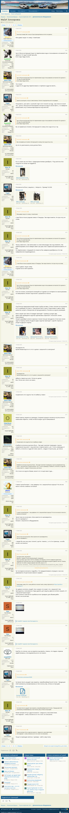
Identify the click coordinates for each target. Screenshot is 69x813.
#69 (66, 208)
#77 (66, 414)
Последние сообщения (10, 755)
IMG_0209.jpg (20, 201)
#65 (66, 114)
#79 (66, 459)
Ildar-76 (4, 22)
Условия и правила (36, 809)
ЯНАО (12, 451)
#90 (66, 726)
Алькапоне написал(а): (23, 462)
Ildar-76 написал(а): (22, 98)
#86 (66, 625)
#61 (66, 28)
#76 (66, 392)
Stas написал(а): (21, 674)
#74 (66, 344)
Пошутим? (7, 782)
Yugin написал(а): (21, 705)
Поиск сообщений (16, 14)
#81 (66, 506)
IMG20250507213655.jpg (24, 178)
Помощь (63, 809)
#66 (66, 136)
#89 (66, 702)
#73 (66, 303)
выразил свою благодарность (28, 621)
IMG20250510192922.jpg (38, 337)
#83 (66, 550)
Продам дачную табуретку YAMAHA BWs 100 (35, 775)
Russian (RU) (16, 809)
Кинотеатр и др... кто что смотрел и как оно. (11, 787)
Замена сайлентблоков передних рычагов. (11, 762)
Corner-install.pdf (21, 695)
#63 (66, 71)
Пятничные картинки (10, 767)
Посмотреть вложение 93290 (24, 677)
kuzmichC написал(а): (22, 75)
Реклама (12, 11)
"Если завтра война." (10, 758)
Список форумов (5, 14)
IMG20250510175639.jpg (24, 337)
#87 (66, 648)
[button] (26, 11)
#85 (66, 602)
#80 (66, 481)
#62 (66, 50)
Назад (3, 25)
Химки (11, 109)
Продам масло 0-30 (32, 784)
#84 (66, 578)
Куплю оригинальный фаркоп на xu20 (33, 758)
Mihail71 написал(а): (22, 211)
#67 (66, 158)
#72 (66, 279)
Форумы (5, 11)
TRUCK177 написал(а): (22, 32)
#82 (66, 530)
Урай (12, 498)
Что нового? (21, 11)
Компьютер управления (34, 780)
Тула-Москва (10, 45)
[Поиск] (66, 11)
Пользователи (33, 11)
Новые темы (28, 755)
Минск (11, 617)
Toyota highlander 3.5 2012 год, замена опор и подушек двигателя (35, 789)
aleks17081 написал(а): (22, 371)
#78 (66, 436)
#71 (66, 257)
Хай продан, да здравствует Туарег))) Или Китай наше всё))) (12, 776)
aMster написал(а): (21, 510)
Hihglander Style (6, 809)
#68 (66, 184)
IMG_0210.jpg (35, 201)
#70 (66, 232)
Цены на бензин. (9, 771)
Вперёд (20, 25)
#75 (66, 367)
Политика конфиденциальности (50, 809)
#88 (66, 671)
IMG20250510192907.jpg (52, 337)
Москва (11, 66)
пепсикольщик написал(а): (24, 582)
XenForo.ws (19, 812)
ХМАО (12, 173)
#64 (66, 94)
